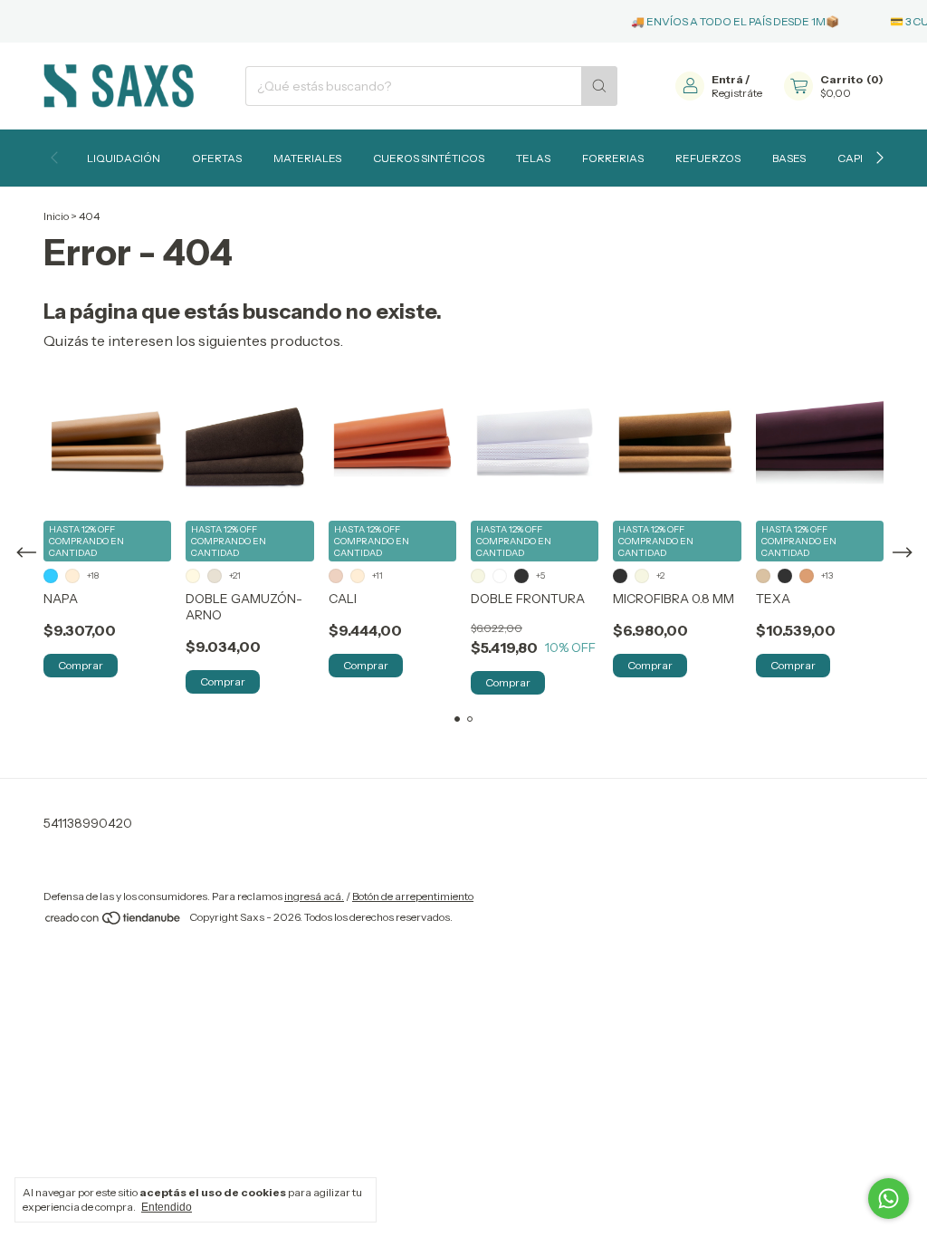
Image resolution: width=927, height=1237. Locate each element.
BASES (789, 158)
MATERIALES (307, 158)
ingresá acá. (314, 896)
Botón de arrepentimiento (412, 896)
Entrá (727, 79)
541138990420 (87, 823)
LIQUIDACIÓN (123, 158)
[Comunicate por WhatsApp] (888, 1198)
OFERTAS (217, 158)
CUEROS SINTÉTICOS (428, 158)
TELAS (533, 158)
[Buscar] (599, 86)
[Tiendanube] (113, 921)
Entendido (166, 1207)
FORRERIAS (613, 158)
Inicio (56, 216)
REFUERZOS (708, 158)
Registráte (737, 93)
